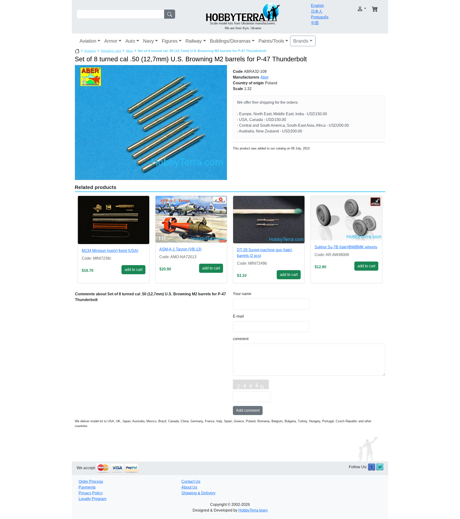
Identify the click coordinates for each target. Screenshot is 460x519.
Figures (170, 41)
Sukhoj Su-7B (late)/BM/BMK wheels (346, 247)
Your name (242, 294)
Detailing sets (111, 51)
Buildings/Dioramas (230, 41)
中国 (315, 23)
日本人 (316, 11)
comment (240, 339)
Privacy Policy (91, 493)
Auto (130, 41)
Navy (148, 41)
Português (319, 17)
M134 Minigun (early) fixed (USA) (110, 251)
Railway (193, 41)
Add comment (247, 410)
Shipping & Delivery (198, 493)
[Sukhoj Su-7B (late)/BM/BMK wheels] (346, 218)
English (317, 6)
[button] (351, 9)
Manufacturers (246, 77)
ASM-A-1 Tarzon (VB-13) (180, 249)
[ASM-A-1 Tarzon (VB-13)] (191, 219)
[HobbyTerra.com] (243, 12)
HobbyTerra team (253, 510)
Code (238, 71)
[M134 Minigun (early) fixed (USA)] (113, 220)
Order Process (91, 481)
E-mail (238, 316)
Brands (300, 41)
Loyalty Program (92, 499)
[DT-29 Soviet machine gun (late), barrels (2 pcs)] (269, 219)
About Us (189, 487)
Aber (129, 51)
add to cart (133, 270)
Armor (110, 41)
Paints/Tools (271, 41)
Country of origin (248, 83)
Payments (87, 487)
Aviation (88, 41)
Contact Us (190, 481)
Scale (238, 89)
